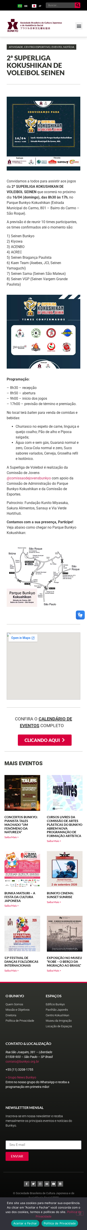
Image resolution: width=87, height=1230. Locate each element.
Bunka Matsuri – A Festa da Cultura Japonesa (19, 897)
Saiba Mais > (11, 837)
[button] (79, 26)
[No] (80, 1213)
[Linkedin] (60, 1184)
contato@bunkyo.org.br (22, 1061)
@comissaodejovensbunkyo (29, 478)
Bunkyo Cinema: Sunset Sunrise (60, 895)
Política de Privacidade (60, 1223)
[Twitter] (33, 1184)
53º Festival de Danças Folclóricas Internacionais (21, 961)
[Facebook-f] (26, 1184)
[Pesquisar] (77, 5)
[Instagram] (40, 1184)
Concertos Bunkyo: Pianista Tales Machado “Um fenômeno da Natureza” (21, 824)
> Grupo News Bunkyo (21, 1077)
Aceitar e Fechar (25, 1223)
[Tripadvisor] (47, 1184)
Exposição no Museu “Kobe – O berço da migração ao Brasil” (64, 961)
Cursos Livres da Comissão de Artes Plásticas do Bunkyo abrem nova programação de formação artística (64, 826)
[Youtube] (53, 1184)
